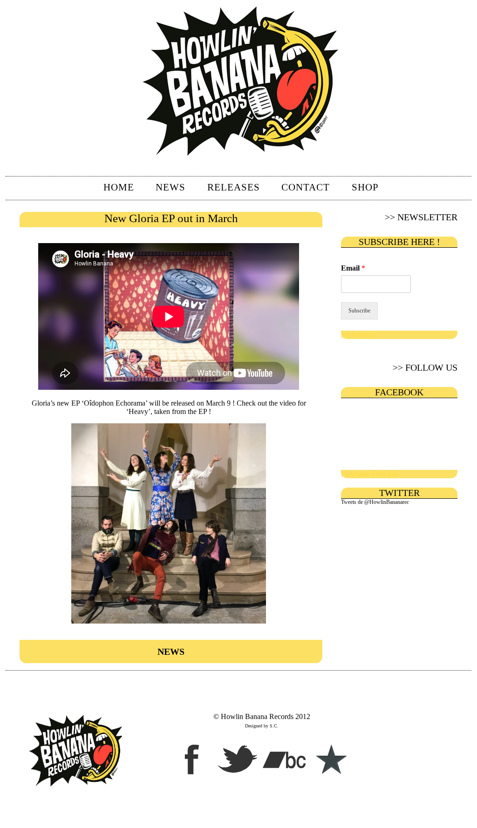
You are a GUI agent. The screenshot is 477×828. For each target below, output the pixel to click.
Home (118, 187)
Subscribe (359, 310)
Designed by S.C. (262, 725)
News (170, 187)
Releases (233, 187)
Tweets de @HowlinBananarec (375, 502)
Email (353, 268)
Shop (365, 187)
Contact (305, 187)
